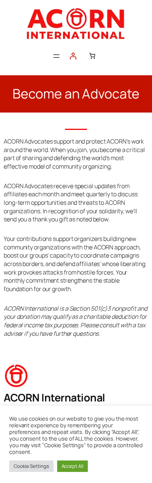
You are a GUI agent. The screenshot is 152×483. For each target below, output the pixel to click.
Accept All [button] (72, 466)
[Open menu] (56, 56)
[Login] (73, 56)
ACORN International (54, 397)
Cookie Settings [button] (31, 466)
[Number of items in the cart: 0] (92, 55)
